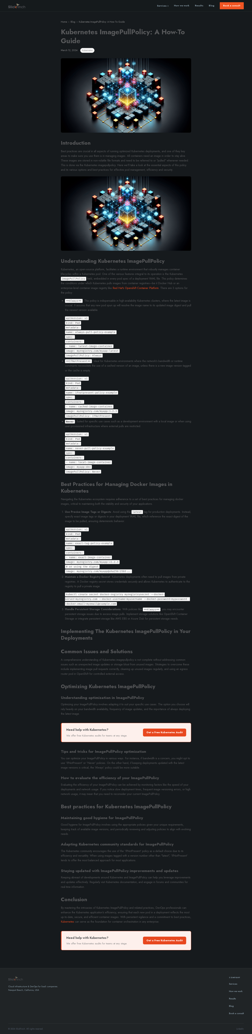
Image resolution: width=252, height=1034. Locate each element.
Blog (211, 5)
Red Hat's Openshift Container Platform (136, 288)
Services (163, 6)
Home (64, 21)
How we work (181, 5)
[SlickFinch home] (16, 5)
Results (199, 5)
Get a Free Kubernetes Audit (164, 732)
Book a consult (231, 5)
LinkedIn (240, 1028)
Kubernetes (67, 922)
